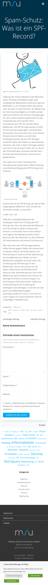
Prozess (20, 454)
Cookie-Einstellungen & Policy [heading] (15, 564)
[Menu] (43, 4)
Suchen (42, 425)
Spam (40, 310)
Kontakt (6, 523)
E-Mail (22, 310)
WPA (28, 465)
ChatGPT (35, 432)
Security (34, 310)
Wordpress (22, 465)
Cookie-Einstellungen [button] (14, 576)
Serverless (12, 458)
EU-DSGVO (31, 438)
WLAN (40, 461)
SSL (17, 457)
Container (18, 435)
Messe (34, 446)
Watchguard (12, 461)
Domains (24, 486)
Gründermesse (41, 438)
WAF (37, 458)
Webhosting (27, 461)
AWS (22, 431)
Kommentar (9, 347)
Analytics (7, 432)
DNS (10, 310)
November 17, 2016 (20, 91)
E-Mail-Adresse (10, 385)
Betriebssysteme (24, 482)
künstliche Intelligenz (15, 447)
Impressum (7, 513)
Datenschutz (28, 434)
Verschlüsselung (27, 457)
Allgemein (17, 307)
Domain (16, 310)
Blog (26, 432)
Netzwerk (23, 449)
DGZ (41, 435)
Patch (38, 450)
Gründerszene (24, 489)
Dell (37, 435)
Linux (25, 447)
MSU (8, 91)
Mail (27, 310)
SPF (9, 313)
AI (2, 432)
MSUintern (13, 449)
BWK (30, 432)
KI (7, 447)
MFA (39, 447)
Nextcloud (32, 450)
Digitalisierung (7, 438)
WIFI (36, 462)
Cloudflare (9, 435)
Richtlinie (27, 454)
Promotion (11, 454)
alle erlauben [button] (35, 576)
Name (6, 376)
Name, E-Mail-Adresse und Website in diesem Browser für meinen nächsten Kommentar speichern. (24, 406)
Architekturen (15, 432)
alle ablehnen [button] (11, 581)
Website (6, 394)
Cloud (42, 431)
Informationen (23, 442)
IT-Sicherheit (40, 443)
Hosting (5, 442)
